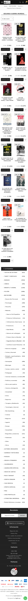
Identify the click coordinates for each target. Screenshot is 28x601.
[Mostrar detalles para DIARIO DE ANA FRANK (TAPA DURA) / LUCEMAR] (7, 29)
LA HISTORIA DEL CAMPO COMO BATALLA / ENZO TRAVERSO (20, 39)
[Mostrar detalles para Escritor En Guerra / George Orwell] (20, 180)
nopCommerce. (17, 596)
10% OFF (4, 24)
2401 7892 (14, 551)
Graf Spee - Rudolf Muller (7, 219)
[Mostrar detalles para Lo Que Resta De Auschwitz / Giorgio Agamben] (7, 240)
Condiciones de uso (14, 540)
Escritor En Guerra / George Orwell (20, 190)
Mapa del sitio (14, 531)
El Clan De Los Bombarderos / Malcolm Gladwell (7, 190)
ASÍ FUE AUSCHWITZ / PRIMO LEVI (21, 99)
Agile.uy (17, 598)
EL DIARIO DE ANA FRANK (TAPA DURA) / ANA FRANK (7, 99)
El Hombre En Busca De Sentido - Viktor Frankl (21, 220)
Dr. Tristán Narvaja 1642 (14, 566)
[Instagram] (15, 523)
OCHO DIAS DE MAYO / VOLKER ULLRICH (20, 129)
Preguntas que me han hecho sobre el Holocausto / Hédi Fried (7, 130)
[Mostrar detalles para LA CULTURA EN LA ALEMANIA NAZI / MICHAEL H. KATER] (20, 59)
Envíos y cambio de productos (14, 536)
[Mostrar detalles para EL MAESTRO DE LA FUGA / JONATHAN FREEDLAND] (7, 150)
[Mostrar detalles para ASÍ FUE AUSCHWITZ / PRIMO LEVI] (20, 89)
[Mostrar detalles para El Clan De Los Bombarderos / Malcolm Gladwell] (7, 180)
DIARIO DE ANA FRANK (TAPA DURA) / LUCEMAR (7, 39)
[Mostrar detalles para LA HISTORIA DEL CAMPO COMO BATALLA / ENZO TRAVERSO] (20, 29)
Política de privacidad (14, 538)
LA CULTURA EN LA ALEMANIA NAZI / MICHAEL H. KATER (20, 69)
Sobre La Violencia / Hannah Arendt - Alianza (21, 160)
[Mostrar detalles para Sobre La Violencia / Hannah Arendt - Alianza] (20, 150)
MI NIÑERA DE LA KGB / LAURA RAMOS (7, 69)
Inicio (5, 6)
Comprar (5, 49)
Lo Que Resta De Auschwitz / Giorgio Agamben (7, 250)
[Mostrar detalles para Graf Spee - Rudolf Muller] (7, 210)
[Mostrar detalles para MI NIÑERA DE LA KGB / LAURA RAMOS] (7, 59)
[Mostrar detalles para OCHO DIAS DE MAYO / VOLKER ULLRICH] (20, 119)
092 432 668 (14, 553)
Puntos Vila (14, 533)
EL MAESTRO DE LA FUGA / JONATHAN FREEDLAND (7, 159)
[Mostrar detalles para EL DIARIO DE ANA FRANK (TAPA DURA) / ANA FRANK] (7, 89)
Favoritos (12, 49)
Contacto (14, 543)
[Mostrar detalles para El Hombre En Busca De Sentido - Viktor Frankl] (20, 210)
